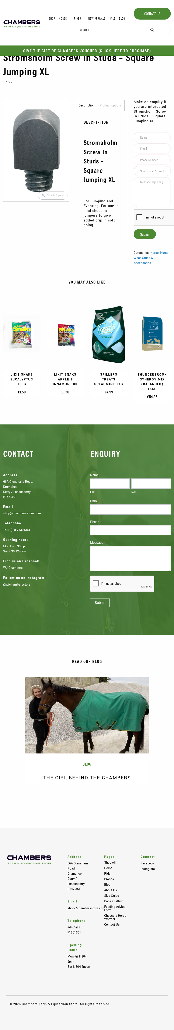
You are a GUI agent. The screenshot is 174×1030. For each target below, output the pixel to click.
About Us (110, 890)
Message (97, 542)
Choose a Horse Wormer (115, 917)
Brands (109, 879)
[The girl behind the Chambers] (87, 715)
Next (161, 799)
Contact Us (152, 13)
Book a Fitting (113, 901)
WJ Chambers (13, 568)
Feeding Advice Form (114, 908)
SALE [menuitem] (112, 18)
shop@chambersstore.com (22, 513)
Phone (94, 522)
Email (95, 501)
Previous (13, 799)
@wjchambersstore (16, 584)
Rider (108, 873)
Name (95, 475)
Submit (144, 234)
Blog (107, 884)
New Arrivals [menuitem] (96, 18)
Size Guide (111, 895)
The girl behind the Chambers (87, 778)
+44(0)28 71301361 (16, 530)
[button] (52, 196)
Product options (111, 105)
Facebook (147, 863)
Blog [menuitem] (122, 18)
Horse (154, 253)
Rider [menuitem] (77, 18)
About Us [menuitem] (85, 30)
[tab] (86, 106)
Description (86, 105)
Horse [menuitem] (63, 18)
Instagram (148, 869)
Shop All (110, 862)
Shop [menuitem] (52, 18)
